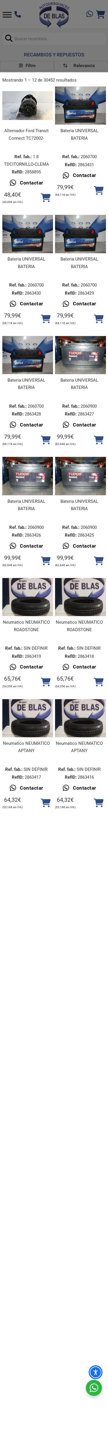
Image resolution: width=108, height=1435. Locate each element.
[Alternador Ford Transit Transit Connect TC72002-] (27, 105)
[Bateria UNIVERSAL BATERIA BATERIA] (80, 105)
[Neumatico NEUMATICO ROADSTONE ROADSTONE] (27, 597)
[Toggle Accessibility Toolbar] (95, 1372)
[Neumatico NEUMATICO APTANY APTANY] (27, 718)
